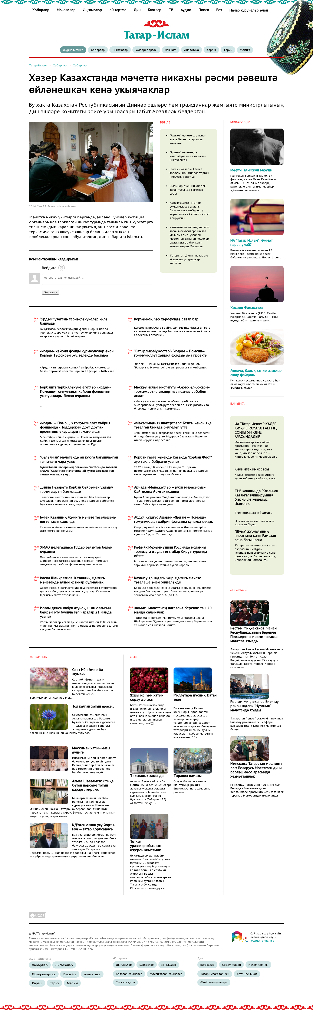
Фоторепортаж (146, 50)
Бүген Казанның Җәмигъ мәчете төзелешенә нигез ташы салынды (78, 519)
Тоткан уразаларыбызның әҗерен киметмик (145, 845)
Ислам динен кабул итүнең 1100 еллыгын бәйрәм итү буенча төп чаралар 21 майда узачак (76, 612)
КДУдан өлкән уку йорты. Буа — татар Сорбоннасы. (93, 827)
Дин (137, 10)
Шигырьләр (124, 965)
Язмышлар (168, 965)
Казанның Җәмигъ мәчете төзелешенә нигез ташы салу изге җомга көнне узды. (79, 529)
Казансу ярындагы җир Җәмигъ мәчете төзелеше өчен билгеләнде (167, 580)
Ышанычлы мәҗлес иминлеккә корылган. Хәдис (254, 523)
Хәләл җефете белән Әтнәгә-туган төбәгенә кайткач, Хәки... (256, 476)
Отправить (50, 292)
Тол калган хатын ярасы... (93, 706)
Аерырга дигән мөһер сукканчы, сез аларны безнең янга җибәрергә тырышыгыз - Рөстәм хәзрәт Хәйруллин (190, 210)
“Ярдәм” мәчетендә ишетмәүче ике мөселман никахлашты (188, 156)
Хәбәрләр (41, 10)
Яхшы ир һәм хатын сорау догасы (146, 697)
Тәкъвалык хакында (147, 776)
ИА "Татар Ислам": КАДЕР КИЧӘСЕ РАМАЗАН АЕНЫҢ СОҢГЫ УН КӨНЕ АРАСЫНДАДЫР (256, 430)
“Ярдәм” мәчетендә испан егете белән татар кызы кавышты (188, 139)
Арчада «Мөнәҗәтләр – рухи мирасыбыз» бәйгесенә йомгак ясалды (169, 489)
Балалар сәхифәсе (129, 974)
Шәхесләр (146, 965)
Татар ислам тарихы (214, 974)
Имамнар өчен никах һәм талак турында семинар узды (188, 189)
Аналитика (191, 50)
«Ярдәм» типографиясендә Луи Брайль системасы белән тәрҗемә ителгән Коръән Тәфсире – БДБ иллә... (78, 369)
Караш (211, 50)
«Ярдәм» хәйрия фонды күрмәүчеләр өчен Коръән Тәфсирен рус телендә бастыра (76, 353)
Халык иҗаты (125, 982)
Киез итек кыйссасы (252, 469)
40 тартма (117, 10)
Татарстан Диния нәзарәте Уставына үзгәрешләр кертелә (189, 259)
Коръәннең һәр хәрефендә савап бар (166, 319)
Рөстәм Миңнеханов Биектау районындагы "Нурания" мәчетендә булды (254, 705)
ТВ (171, 10)
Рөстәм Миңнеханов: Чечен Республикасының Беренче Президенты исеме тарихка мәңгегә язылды (253, 634)
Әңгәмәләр (92, 10)
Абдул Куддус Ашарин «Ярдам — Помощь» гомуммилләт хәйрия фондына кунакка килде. (173, 519)
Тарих (228, 50)
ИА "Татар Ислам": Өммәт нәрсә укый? (251, 242)
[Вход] (61, 268)
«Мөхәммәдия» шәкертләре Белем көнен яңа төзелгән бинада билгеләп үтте (172, 425)
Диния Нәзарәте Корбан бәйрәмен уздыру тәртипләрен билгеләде (76, 489)
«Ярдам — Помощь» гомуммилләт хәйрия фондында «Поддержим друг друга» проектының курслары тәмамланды (75, 427)
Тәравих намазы (188, 776)
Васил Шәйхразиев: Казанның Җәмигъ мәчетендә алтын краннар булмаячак (72, 580)
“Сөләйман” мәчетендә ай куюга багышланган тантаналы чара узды (79, 459)
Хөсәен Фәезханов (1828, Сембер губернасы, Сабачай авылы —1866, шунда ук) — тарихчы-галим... (254, 316)
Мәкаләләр (66, 10)
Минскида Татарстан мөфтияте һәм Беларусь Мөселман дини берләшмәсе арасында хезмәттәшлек (256, 769)
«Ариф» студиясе (262, 941)
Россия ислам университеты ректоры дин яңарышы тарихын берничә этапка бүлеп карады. (170, 563)
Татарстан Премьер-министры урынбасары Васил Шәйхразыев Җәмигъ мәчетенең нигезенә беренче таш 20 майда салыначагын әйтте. (173, 621)
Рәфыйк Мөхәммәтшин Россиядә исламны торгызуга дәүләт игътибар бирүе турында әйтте (170, 551)
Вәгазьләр (207, 965)
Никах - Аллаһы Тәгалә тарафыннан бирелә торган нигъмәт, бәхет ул (189, 173)
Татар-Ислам (38, 65)
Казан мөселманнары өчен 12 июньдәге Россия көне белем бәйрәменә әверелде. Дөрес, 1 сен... (255, 253)
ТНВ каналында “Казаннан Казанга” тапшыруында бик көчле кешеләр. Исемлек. (256, 497)
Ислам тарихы (258, 965)
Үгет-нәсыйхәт (247, 974)
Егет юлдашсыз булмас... (254, 513)
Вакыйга (171, 50)
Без (219, 10)
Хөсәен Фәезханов (246, 307)
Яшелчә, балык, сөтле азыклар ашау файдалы (256, 372)
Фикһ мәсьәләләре (213, 982)
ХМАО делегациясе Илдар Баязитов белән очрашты (76, 549)
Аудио (186, 10)
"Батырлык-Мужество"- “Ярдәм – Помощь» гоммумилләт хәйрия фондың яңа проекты (170, 353)
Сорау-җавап (231, 965)
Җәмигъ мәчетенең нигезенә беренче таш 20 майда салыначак (173, 610)
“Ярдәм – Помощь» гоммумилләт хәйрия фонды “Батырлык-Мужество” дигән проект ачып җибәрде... (171, 365)
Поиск (204, 10)
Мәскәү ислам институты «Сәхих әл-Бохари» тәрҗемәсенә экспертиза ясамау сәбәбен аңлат (172, 391)
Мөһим (245, 50)
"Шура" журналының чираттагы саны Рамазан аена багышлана (255, 535)
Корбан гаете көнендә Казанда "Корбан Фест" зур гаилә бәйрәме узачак (173, 459)
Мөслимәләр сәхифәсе (166, 974)
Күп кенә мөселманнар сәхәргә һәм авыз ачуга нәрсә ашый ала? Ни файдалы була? (255, 384)
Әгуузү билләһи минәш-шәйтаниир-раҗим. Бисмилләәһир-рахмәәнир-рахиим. (193, 786)
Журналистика (73, 50)
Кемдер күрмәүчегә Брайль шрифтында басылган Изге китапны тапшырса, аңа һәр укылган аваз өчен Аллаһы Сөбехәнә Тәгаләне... (172, 331)
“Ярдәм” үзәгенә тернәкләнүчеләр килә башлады (74, 321)
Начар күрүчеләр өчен (249, 10)
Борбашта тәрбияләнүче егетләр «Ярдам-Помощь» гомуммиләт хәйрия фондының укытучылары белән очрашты (75, 391)
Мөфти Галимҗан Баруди (251, 170)
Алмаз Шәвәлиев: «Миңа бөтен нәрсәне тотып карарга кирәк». (92, 785)
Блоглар (154, 10)
